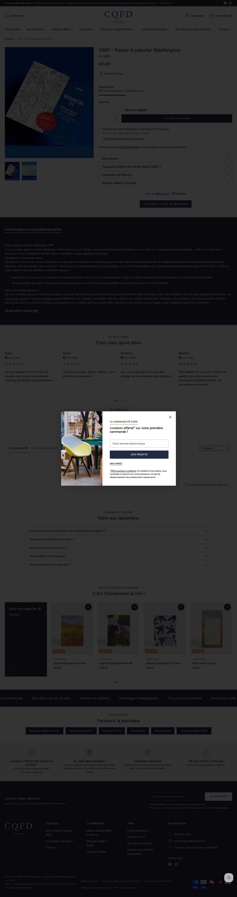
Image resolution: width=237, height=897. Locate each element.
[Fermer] (170, 417)
